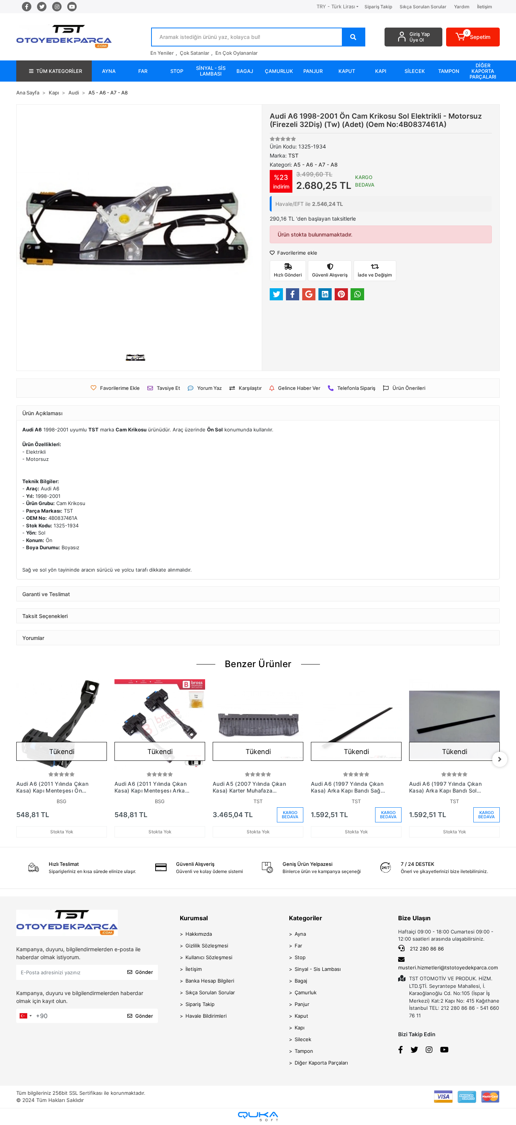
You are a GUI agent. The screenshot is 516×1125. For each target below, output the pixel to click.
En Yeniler (162, 53)
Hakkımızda (198, 934)
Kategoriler (305, 918)
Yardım (462, 6)
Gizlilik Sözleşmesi (206, 946)
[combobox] (25, 1016)
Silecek (303, 1039)
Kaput (301, 1016)
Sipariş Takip (378, 6)
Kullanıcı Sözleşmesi (208, 957)
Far (298, 946)
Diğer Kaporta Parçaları (321, 1063)
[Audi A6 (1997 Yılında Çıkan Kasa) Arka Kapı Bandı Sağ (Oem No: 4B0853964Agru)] (356, 724)
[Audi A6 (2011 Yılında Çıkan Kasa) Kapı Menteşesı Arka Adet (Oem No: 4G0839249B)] (159, 724)
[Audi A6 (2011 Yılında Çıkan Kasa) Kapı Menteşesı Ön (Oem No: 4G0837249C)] (61, 724)
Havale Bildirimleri (206, 1016)
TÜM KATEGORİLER (59, 71)
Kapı (299, 1028)
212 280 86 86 (426, 949)
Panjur (302, 1004)
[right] (500, 759)
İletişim (484, 6)
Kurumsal (194, 918)
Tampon (304, 1051)
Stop (300, 957)
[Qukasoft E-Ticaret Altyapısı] (258, 1116)
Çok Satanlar (194, 53)
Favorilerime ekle (296, 253)
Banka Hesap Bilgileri (209, 981)
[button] (473, 37)
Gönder (144, 972)
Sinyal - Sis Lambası (318, 969)
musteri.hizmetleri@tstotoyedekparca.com (448, 967)
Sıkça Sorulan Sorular (423, 6)
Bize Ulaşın (414, 918)
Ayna (300, 934)
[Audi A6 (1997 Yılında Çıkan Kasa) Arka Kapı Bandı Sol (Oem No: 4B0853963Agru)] (454, 724)
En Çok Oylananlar (236, 53)
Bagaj (301, 981)
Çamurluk (306, 992)
